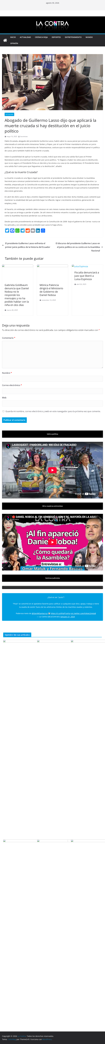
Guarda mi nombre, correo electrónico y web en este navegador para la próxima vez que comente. (53, 411)
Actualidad (25, 37)
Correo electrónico (12, 385)
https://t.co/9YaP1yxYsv (61, 613)
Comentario (8, 337)
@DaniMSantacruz (40, 613)
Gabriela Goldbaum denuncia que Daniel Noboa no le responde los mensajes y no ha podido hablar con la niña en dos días (17, 295)
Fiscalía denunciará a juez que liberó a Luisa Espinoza (86, 276)
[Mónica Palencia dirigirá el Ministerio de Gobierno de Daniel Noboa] (52, 266)
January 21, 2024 (68, 616)
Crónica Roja (41, 37)
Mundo (89, 37)
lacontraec (24, 136)
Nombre (7, 373)
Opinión (14, 43)
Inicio (13, 37)
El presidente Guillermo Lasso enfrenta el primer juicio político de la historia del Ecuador (27, 245)
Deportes (56, 37)
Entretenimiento (73, 37)
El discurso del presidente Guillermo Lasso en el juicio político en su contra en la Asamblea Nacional (78, 247)
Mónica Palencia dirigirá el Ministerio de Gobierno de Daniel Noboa (51, 290)
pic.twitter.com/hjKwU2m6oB (83, 613)
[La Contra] (52, 18)
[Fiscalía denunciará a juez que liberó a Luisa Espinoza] (80, 266)
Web (4, 397)
